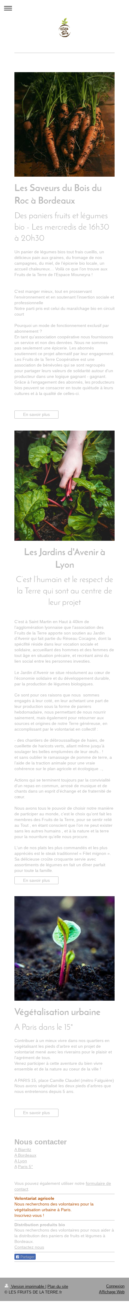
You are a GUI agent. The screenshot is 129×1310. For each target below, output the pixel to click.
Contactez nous (29, 1247)
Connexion (115, 1286)
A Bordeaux (25, 1155)
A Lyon (20, 1160)
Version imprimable (27, 1286)
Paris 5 (24, 1166)
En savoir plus (36, 414)
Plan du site (57, 1286)
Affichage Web (111, 1292)
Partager (27, 1257)
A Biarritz (22, 1149)
